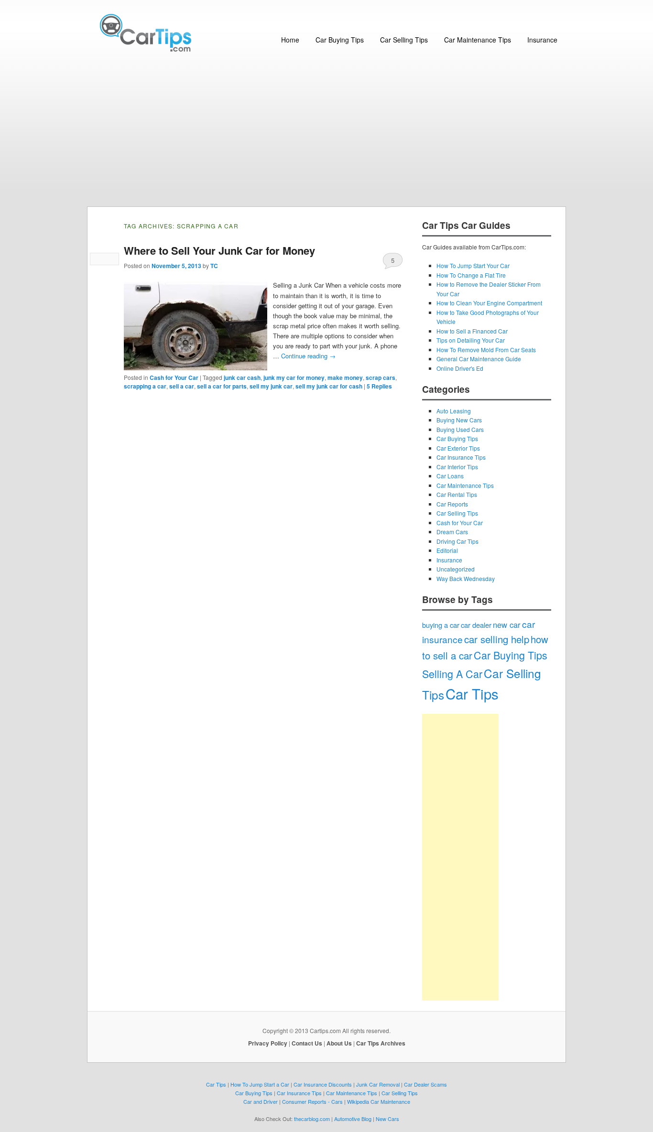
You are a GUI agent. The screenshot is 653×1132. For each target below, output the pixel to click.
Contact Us (307, 1043)
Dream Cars (452, 532)
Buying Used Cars (460, 429)
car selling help (496, 639)
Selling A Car (452, 673)
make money (345, 377)
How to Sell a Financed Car (472, 331)
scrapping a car (145, 386)
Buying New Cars (459, 420)
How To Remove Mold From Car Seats (486, 349)
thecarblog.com (312, 1118)
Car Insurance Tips (461, 457)
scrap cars (380, 377)
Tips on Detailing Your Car (470, 340)
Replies (379, 386)
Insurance (542, 39)
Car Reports (452, 504)
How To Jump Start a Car (259, 1084)
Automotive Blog (352, 1118)
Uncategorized (455, 569)
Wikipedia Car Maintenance (378, 1101)
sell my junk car (271, 386)
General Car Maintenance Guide (478, 359)
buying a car (440, 625)
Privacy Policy (267, 1043)
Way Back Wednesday (465, 578)
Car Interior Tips (457, 467)
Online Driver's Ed (459, 368)
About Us (339, 1043)
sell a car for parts (222, 386)
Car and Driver (260, 1101)
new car (507, 624)
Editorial (447, 550)
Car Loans (450, 476)
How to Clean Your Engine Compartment (489, 303)
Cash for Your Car (174, 377)
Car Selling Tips (404, 39)
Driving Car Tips (457, 541)
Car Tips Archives (380, 1043)
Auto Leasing (453, 411)
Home (290, 39)
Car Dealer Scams (425, 1084)
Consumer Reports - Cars (312, 1101)
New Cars (387, 1118)
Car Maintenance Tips (477, 39)
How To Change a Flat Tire (471, 275)
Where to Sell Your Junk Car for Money (219, 250)
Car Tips (472, 693)
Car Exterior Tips (458, 448)
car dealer (476, 625)
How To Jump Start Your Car (473, 265)
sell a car (181, 386)
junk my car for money (294, 377)
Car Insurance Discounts (323, 1084)
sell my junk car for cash (328, 386)
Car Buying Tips (340, 39)
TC (214, 265)
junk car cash (242, 377)
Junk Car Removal (378, 1084)
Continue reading (308, 355)
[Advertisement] (326, 135)
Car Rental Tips (456, 494)
